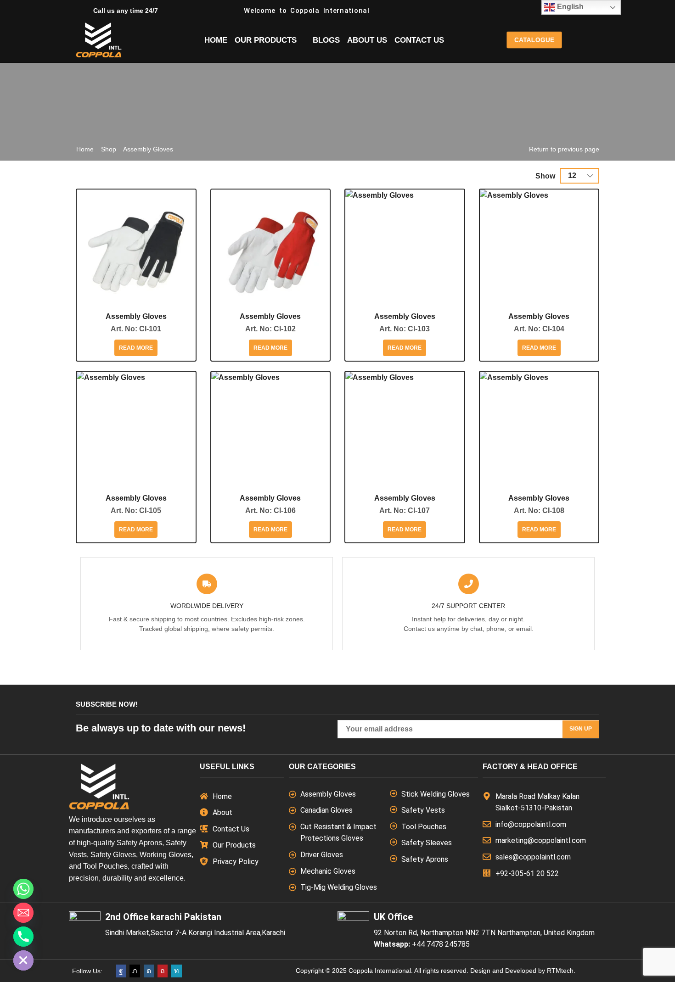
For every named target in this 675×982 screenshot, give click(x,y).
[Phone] (23, 936)
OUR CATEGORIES (322, 766)
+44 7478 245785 (441, 944)
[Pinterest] (163, 971)
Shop (108, 149)
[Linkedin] (176, 971)
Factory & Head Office (530, 766)
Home (85, 149)
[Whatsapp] (23, 889)
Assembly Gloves (136, 316)
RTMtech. (561, 970)
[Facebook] (121, 971)
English (569, 7)
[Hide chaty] (23, 960)
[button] (534, 40)
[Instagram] (149, 971)
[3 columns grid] (83, 175)
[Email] (23, 913)
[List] (103, 175)
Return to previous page (564, 149)
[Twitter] (134, 971)
